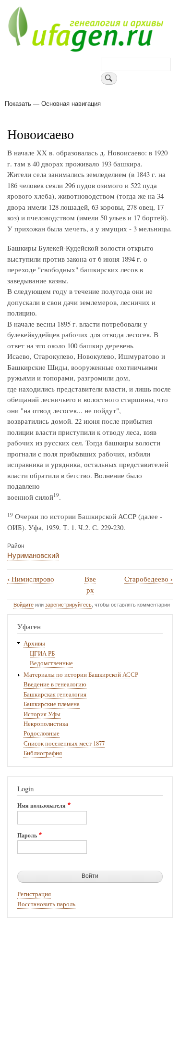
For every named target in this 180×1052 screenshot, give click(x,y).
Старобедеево (148, 579)
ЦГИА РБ (42, 653)
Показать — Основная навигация (53, 103)
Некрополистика (46, 724)
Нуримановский (33, 555)
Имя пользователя (41, 806)
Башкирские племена (52, 704)
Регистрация (34, 894)
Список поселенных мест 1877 (64, 743)
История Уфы (42, 714)
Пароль (27, 835)
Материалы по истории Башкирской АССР (81, 675)
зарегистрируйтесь (68, 604)
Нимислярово (30, 579)
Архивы (34, 643)
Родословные (42, 733)
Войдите (23, 604)
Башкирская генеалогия (55, 694)
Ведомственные (51, 663)
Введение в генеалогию (55, 684)
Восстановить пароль (46, 904)
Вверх (90, 584)
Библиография (43, 753)
